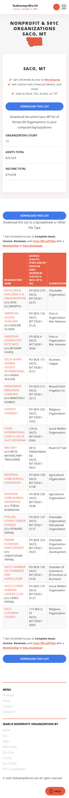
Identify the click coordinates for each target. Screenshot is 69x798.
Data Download (32, 245)
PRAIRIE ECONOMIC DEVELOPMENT (14, 544)
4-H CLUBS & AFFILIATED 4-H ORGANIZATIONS (15, 294)
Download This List (34, 106)
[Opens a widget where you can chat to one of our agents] (55, 791)
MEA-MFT (10, 447)
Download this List (34, 658)
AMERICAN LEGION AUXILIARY (11, 317)
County (7, 758)
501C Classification (14, 769)
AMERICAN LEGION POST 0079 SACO (13, 340)
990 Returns (52, 79)
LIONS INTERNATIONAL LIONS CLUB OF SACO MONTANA (15, 434)
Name (6, 730)
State (6, 741)
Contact (7, 706)
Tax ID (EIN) (10, 763)
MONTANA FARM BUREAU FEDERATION (14, 478)
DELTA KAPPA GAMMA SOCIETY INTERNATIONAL (14, 365)
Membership (11, 245)
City (5, 735)
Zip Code (8, 752)
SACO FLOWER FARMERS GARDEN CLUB (13, 590)
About (6, 700)
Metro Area (10, 747)
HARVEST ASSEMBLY (11, 411)
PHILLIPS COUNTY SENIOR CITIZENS (15, 521)
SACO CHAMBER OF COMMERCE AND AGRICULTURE (14, 572)
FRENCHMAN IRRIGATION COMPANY (12, 390)
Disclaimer (9, 712)
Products (8, 695)
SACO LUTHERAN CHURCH (11, 613)
